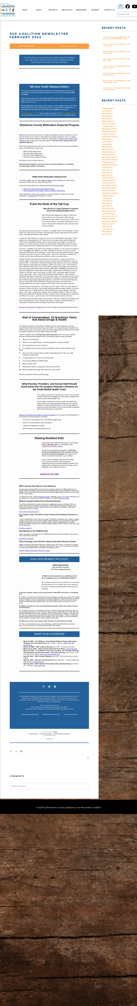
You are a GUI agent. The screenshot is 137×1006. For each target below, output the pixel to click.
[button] (67, 10)
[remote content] (49, 393)
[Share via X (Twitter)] (16, 751)
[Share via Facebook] (11, 751)
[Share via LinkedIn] (21, 751)
